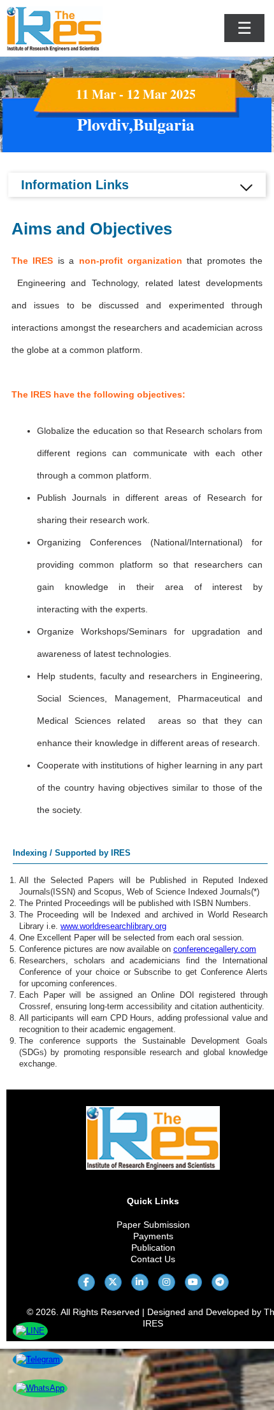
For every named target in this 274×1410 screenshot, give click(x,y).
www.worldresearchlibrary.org (113, 926)
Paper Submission (153, 1224)
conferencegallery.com (214, 949)
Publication (153, 1247)
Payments (153, 1236)
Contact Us (153, 1259)
